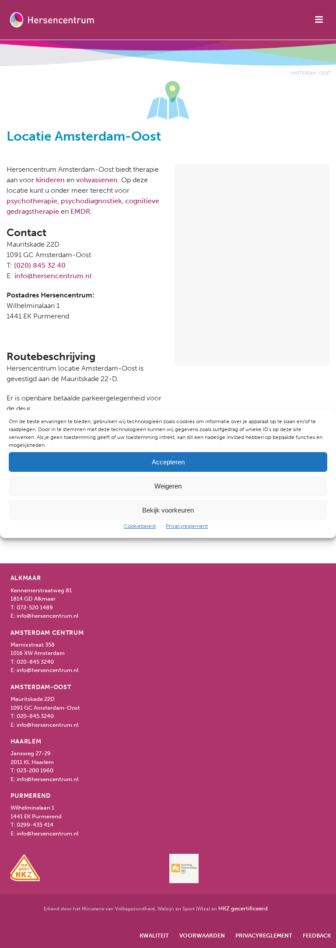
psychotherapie (32, 201)
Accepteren (168, 462)
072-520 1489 (35, 607)
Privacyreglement (187, 526)
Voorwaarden (202, 935)
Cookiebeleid (140, 526)
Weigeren (168, 486)
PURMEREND (30, 795)
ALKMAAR (25, 578)
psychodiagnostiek (91, 201)
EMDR (80, 211)
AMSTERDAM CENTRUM (47, 633)
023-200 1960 (35, 770)
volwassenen (97, 180)
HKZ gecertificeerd (243, 908)
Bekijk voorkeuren (168, 510)
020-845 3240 (35, 661)
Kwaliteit (154, 935)
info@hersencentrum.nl (52, 276)
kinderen (50, 180)
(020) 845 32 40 (40, 265)
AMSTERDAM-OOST (40, 687)
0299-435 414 (35, 824)
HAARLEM (26, 741)
